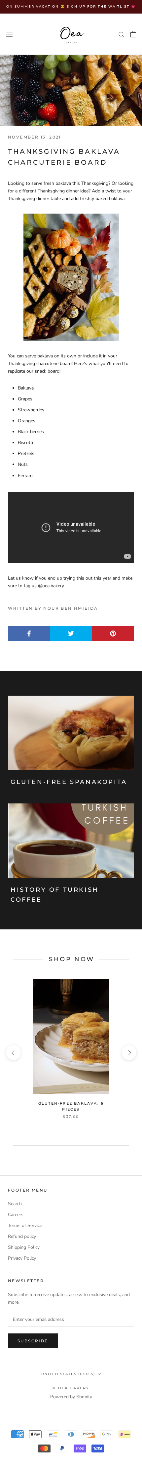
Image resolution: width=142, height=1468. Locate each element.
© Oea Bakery (71, 1388)
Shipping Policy (24, 1247)
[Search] (121, 34)
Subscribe (33, 1340)
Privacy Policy (22, 1258)
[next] (128, 1052)
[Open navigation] (9, 33)
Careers (15, 1214)
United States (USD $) (68, 1374)
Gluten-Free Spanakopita (69, 782)
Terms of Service (25, 1225)
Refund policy (22, 1236)
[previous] (13, 1052)
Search (15, 1204)
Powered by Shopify (71, 1397)
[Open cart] (133, 34)
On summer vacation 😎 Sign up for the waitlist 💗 (71, 6)
